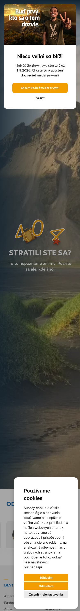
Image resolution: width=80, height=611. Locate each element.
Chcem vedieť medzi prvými (40, 88)
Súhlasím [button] (46, 577)
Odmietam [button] (46, 586)
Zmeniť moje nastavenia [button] (46, 594)
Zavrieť (40, 98)
